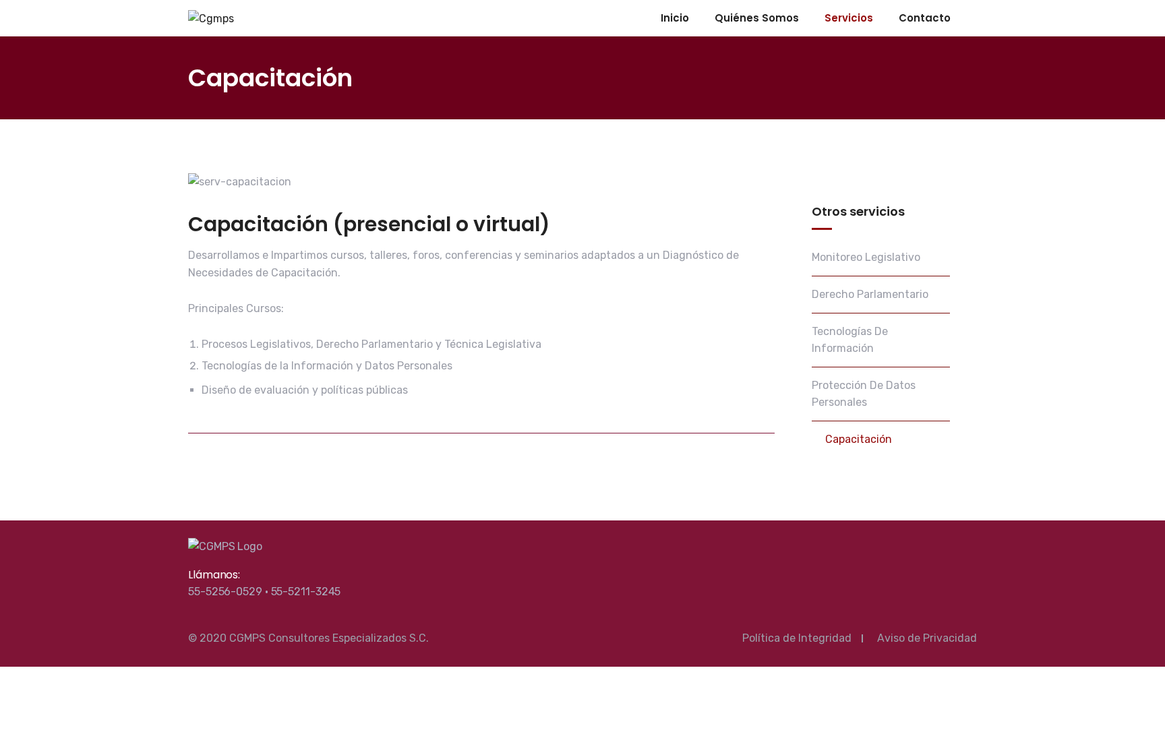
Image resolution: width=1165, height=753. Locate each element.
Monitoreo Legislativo (866, 257)
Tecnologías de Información (850, 340)
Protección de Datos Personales (864, 394)
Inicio (675, 18)
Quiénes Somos (757, 18)
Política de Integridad (797, 638)
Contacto (925, 18)
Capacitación (858, 439)
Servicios (849, 18)
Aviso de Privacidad (927, 638)
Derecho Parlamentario (870, 294)
